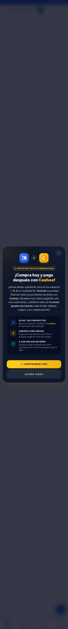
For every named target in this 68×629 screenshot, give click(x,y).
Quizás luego (34, 374)
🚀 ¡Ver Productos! (34, 364)
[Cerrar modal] (59, 253)
